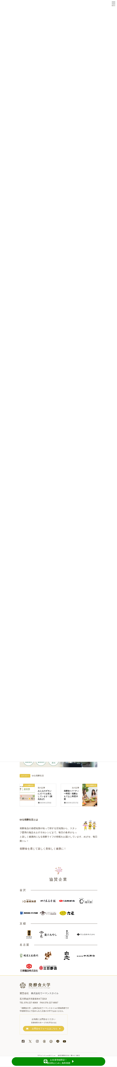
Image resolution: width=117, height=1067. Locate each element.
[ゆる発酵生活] (89, 788)
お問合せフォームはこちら (45, 1028)
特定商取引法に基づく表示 (69, 1056)
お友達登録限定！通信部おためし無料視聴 (58, 1061)
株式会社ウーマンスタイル (44, 993)
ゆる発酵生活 (38, 776)
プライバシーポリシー (46, 1056)
